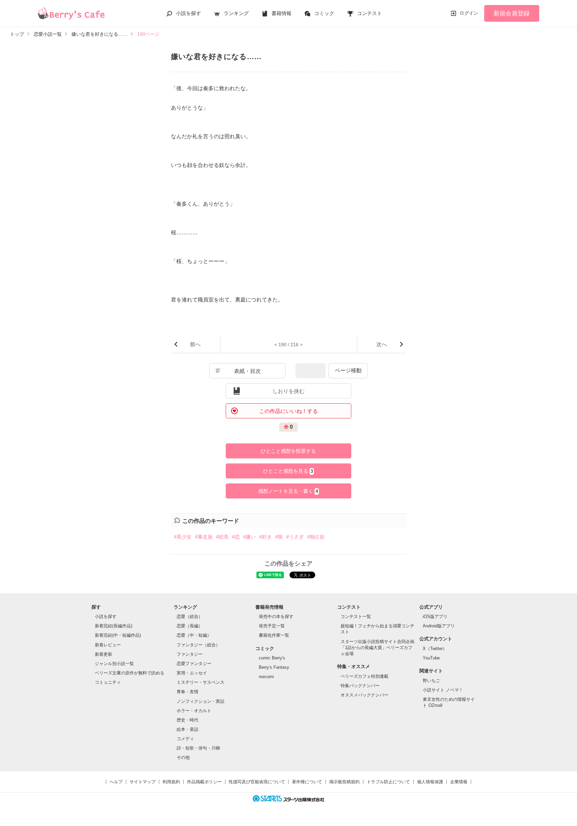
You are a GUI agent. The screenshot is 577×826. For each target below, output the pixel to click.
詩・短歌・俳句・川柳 (198, 748)
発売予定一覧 (272, 625)
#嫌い (249, 537)
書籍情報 (281, 13)
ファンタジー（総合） (198, 644)
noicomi (266, 676)
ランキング (236, 13)
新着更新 (103, 654)
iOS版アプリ (435, 616)
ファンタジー (190, 654)
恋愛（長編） (190, 625)
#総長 (222, 537)
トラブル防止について (388, 781)
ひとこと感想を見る (288, 471)
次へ (381, 344)
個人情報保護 (430, 781)
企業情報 (458, 781)
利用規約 (171, 781)
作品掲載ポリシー (204, 781)
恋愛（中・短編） (194, 635)
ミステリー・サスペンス (200, 682)
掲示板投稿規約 (344, 781)
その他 (183, 757)
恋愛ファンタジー (194, 663)
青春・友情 (187, 691)
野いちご (431, 680)
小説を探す (188, 13)
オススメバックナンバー (364, 694)
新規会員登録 (512, 13)
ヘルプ (116, 781)
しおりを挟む (288, 391)
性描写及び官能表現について (257, 781)
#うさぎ (295, 537)
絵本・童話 (187, 729)
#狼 (279, 537)
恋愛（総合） (190, 616)
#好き (265, 537)
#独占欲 (316, 537)
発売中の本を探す (276, 616)
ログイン (468, 13)
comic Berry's (272, 657)
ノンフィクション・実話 (200, 701)
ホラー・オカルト (194, 710)
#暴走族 (204, 537)
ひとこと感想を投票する (288, 451)
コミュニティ (108, 682)
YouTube (431, 657)
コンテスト (369, 13)
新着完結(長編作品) (113, 625)
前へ (195, 344)
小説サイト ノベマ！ (443, 689)
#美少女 (183, 537)
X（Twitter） (435, 648)
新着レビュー (108, 644)
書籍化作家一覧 (274, 635)
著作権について (307, 781)
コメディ (185, 738)
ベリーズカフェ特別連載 (364, 676)
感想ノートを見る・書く (288, 491)
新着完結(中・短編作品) (118, 635)
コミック (324, 13)
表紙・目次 (247, 371)
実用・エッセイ (192, 672)
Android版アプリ (439, 625)
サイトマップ (143, 781)
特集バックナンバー (360, 685)
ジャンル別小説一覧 (114, 663)
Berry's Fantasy (274, 667)
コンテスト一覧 (356, 616)
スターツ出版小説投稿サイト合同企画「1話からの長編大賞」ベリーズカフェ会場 (377, 647)
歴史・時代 (187, 719)
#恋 (236, 537)
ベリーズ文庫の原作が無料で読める (129, 672)
